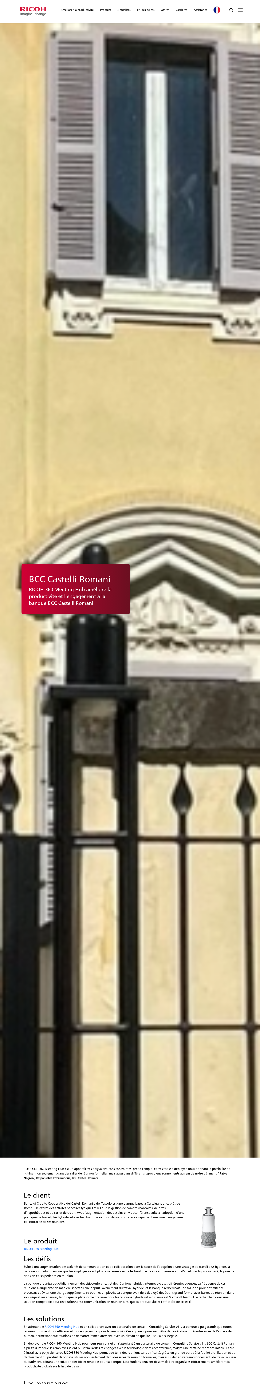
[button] (77, 10)
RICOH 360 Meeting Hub (41, 1249)
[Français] (217, 10)
